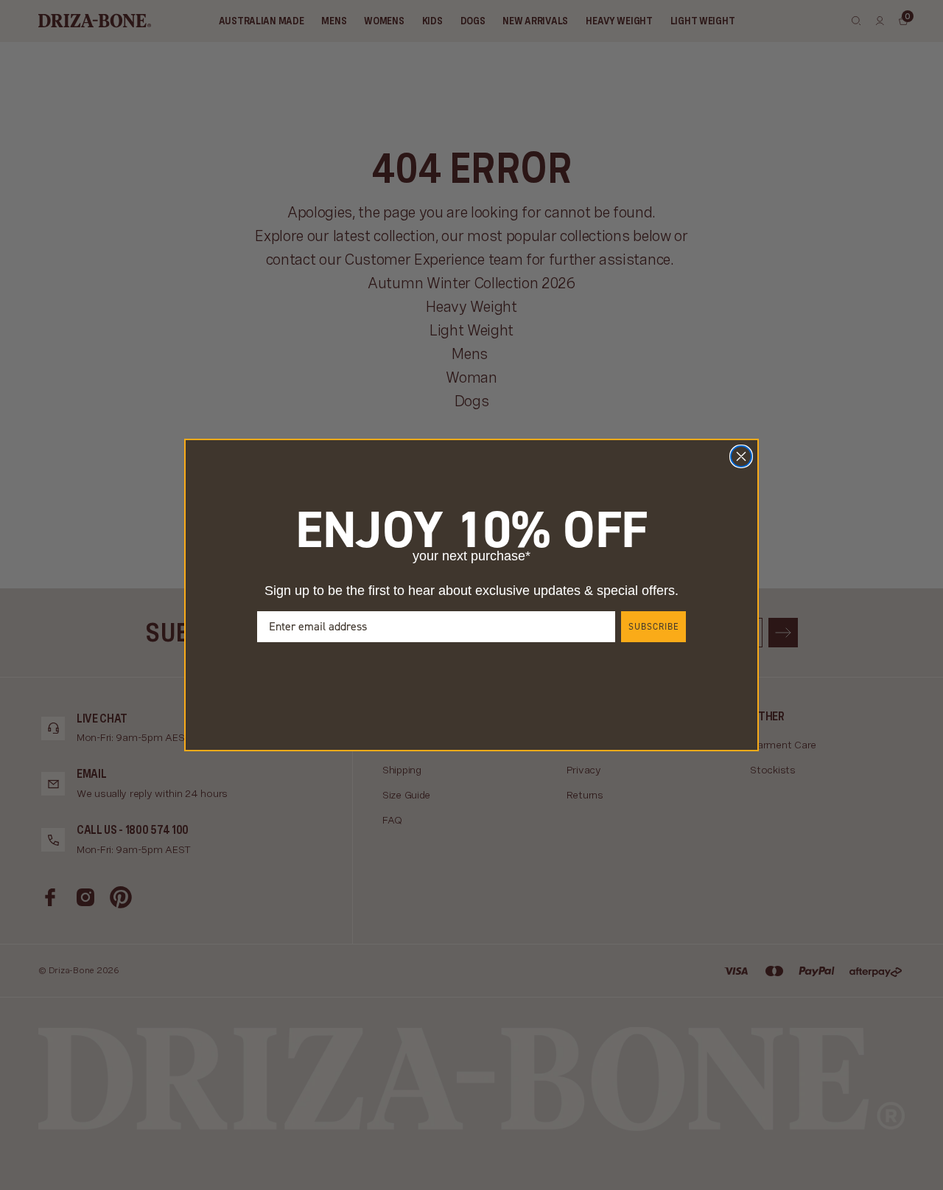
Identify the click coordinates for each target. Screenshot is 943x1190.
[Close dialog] (741, 456)
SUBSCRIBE (653, 627)
